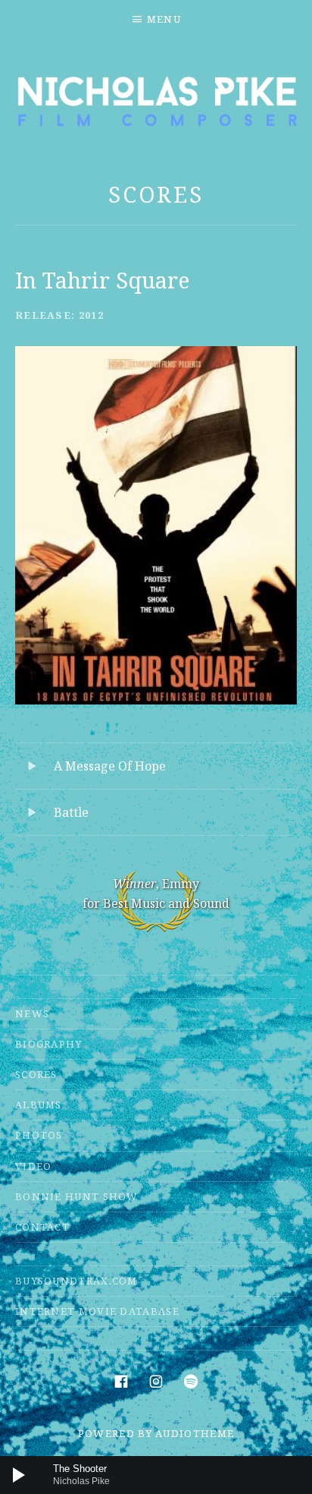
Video (33, 1166)
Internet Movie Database (97, 1311)
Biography (49, 1044)
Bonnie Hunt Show (77, 1196)
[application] (156, 1475)
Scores (156, 194)
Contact (42, 1227)
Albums (38, 1104)
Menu (164, 19)
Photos (39, 1135)
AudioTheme (194, 1433)
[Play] (19, 1475)
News (32, 1013)
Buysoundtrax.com (76, 1281)
